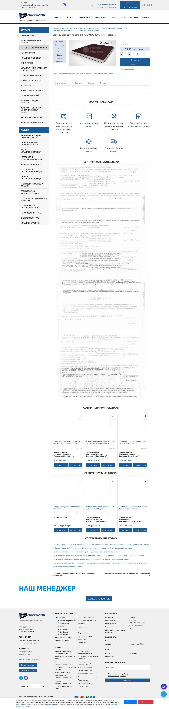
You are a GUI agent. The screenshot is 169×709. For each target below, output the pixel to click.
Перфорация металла (62, 544)
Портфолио (109, 656)
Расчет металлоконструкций (31, 151)
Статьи (107, 653)
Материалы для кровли (87, 620)
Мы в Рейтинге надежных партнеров (115, 631)
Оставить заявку (28, 665)
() (144, 5)
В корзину (135, 60)
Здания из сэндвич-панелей (30, 101)
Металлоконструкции (31, 58)
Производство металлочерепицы (30, 192)
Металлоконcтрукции (63, 637)
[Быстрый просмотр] (142, 54)
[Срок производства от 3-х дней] (92, 53)
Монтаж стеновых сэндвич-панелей (30, 143)
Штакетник (26, 85)
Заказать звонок (130, 3)
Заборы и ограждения (31, 117)
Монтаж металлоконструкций (31, 177)
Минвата (59, 41)
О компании (100, 17)
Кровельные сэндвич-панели (31, 41)
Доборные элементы (31, 80)
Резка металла (83, 680)
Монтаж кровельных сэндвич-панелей (31, 136)
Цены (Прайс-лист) (85, 636)
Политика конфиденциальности (137, 621)
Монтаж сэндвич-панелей (88, 677)
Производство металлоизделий (29, 206)
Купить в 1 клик (75, 465)
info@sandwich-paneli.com (107, 7)
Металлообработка (30, 223)
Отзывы (103, 83)
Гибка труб (106, 548)
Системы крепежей (30, 95)
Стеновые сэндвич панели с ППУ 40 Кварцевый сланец (133, 507)
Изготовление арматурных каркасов (34, 199)
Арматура (82, 624)
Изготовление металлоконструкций (31, 170)
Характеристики (62, 83)
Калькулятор (84, 17)
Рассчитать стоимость (130, 7)
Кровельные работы (31, 164)
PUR (59, 51)
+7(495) (106, 4)
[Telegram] (164, 694)
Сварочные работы (61, 552)
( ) (151, 5)
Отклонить (146, 702)
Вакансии (132, 617)
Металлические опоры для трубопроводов (34, 69)
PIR (59, 48)
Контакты (109, 617)
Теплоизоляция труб (31, 213)
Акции (80, 633)
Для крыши (64, 634)
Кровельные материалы (32, 122)
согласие (50, 704)
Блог (123, 17)
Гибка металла (73, 548)
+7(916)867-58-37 (25, 654)
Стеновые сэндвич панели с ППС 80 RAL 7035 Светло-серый (68, 442)
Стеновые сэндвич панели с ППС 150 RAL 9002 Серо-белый (100, 442)
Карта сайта (133, 653)
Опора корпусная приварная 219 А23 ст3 (68, 507)
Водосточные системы (32, 90)
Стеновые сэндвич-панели (34, 48)
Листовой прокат (84, 683)
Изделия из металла (31, 75)
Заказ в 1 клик (135, 64)
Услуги (70, 17)
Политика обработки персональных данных (137, 627)
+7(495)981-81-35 (25, 652)
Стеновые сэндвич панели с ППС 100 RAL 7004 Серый (100, 507)
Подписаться (128, 680)
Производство (110, 620)
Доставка (134, 17)
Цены (114, 17)
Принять (130, 702)
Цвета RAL (82, 643)
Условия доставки (112, 641)
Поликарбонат (28, 53)
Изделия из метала (62, 641)
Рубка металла (59, 548)
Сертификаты (110, 624)
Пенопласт (59, 45)
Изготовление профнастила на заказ (32, 158)
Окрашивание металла (122, 548)
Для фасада (64, 632)
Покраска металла (85, 686)
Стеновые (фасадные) (68, 621)
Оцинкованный (65, 630)
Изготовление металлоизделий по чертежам (129, 544)
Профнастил (27, 63)
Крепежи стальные (85, 627)
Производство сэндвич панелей (32, 185)
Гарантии (132, 641)
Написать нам (28, 670)
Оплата (145, 17)
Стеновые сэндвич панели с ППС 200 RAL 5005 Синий (133, 442)
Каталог (57, 17)
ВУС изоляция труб (30, 218)
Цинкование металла (91, 548)
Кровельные (64, 623)
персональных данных (117, 676)
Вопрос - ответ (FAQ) (136, 644)
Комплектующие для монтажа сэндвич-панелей (31, 110)
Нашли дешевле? (127, 69)
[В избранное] (148, 54)
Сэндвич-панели (29, 35)
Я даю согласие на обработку (118, 675)
